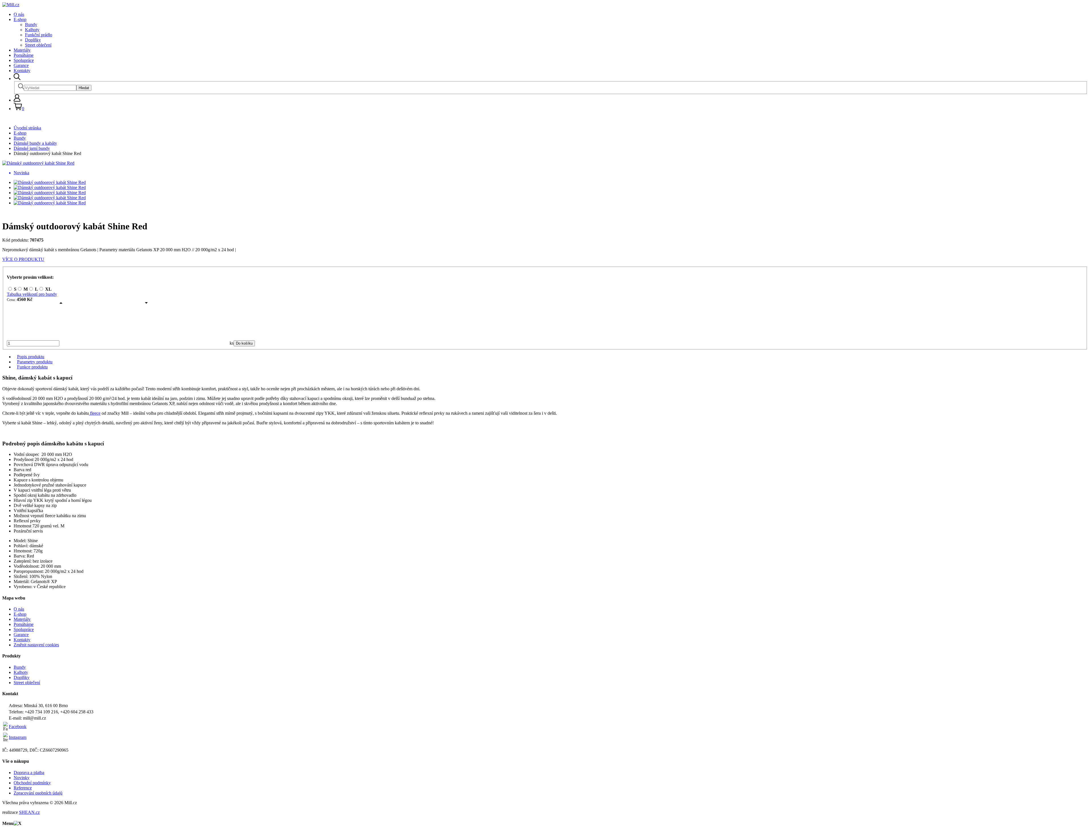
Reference (23, 787)
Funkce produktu (32, 366)
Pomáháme (23, 55)
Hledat (84, 88)
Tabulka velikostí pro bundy (32, 294)
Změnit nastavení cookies (36, 644)
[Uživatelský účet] (17, 100)
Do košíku (244, 343)
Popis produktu (30, 356)
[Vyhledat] (17, 78)
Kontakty (22, 70)
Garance (21, 65)
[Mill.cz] (10, 4)
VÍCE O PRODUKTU (23, 259)
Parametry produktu (35, 361)
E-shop (20, 19)
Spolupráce (24, 60)
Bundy (31, 24)
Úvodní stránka (27, 127)
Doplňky (33, 39)
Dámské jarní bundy (32, 148)
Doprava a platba (29, 772)
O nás (19, 14)
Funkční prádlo (38, 34)
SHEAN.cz (29, 812)
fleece (94, 413)
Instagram (17, 737)
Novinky (22, 777)
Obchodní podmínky (32, 782)
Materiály (22, 50)
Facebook (17, 726)
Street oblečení (38, 45)
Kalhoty (32, 29)
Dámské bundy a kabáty (35, 143)
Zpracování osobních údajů (38, 793)
